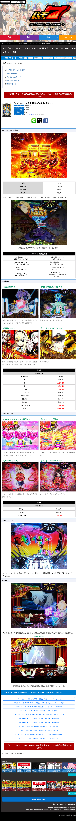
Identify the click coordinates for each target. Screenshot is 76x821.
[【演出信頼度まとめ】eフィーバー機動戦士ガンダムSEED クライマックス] (17, 782)
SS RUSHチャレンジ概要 (15, 70)
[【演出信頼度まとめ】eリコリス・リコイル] (63, 782)
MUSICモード (11, 84)
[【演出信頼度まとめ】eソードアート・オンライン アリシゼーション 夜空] (2, 782)
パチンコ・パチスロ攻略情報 (20, 43)
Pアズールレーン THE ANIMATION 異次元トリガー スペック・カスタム (39, 699)
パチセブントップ (6, 43)
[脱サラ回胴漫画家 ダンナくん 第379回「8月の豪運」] (2, 763)
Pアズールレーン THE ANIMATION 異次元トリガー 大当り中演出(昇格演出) (38, 734)
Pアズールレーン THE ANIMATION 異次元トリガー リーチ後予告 (39, 722)
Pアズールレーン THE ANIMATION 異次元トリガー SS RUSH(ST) (39, 730)
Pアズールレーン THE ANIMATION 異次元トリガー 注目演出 (39, 711)
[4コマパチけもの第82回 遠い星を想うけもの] (32, 763)
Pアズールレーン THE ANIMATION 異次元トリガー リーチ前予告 (39, 718)
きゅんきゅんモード (13, 77)
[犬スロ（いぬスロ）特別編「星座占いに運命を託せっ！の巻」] (63, 763)
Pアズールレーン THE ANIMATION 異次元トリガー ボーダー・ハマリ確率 (39, 707)
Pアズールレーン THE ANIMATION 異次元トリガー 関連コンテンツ (39, 738)
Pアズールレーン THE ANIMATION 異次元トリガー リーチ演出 (38, 726)
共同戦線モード (12, 73)
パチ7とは (58, 815)
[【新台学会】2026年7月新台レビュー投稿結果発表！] (47, 763)
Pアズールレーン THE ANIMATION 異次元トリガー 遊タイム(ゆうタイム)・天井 (39, 703)
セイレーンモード (12, 80)
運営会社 (63, 815)
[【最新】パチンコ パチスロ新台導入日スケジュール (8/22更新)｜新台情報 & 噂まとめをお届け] (17, 763)
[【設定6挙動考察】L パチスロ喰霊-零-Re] (47, 782)
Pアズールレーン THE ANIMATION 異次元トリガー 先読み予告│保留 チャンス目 (39, 715)
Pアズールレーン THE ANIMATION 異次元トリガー (42, 43)
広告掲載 (68, 815)
